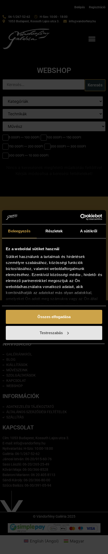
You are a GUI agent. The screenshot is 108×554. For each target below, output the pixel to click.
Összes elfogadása (54, 317)
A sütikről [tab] (88, 231)
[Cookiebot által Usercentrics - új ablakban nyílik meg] (80, 217)
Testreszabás (51, 333)
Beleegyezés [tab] (19, 231)
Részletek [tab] (54, 231)
